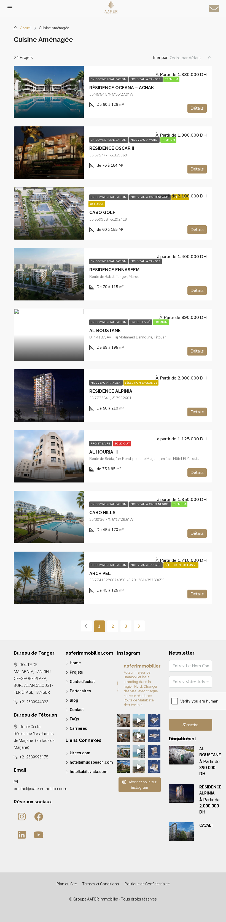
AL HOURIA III (103, 452)
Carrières (78, 728)
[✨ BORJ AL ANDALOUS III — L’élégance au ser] (154, 751)
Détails (197, 108)
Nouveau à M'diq (144, 140)
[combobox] (190, 58)
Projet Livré (141, 322)
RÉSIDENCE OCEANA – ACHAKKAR (126, 87)
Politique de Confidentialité (147, 884)
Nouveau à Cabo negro (150, 197)
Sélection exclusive (141, 383)
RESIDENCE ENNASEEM (114, 269)
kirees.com (80, 753)
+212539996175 (34, 757)
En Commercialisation (109, 79)
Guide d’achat (82, 681)
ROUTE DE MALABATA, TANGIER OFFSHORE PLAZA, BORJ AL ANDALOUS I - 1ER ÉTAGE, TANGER (33, 679)
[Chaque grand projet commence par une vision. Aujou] (139, 736)
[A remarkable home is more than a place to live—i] (123, 751)
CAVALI (205, 825)
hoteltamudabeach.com (91, 762)
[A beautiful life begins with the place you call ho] (123, 766)
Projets (76, 672)
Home (75, 663)
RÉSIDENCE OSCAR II (111, 148)
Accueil (26, 28)
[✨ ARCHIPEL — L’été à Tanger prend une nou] (139, 751)
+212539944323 (34, 702)
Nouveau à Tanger (146, 79)
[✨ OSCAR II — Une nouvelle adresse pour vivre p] (139, 720)
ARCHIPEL (100, 573)
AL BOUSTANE (105, 330)
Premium (171, 79)
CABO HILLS (102, 512)
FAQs (74, 719)
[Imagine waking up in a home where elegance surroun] (123, 720)
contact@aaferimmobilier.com (40, 789)
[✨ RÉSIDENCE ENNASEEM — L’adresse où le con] (139, 766)
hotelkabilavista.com (88, 771)
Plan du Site (67, 884)
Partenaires (80, 691)
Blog (74, 700)
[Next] (139, 625)
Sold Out (122, 444)
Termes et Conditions (100, 884)
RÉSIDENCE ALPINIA (110, 391)
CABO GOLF (102, 212)
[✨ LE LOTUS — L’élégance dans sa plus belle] (154, 720)
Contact (77, 709)
